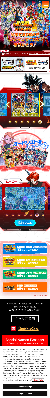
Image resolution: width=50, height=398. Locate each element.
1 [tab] (10, 122)
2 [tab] (16, 122)
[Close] (46, 349)
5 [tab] (34, 122)
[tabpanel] (25, 105)
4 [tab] (28, 122)
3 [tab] (22, 122)
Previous (8, 104)
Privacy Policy (38, 380)
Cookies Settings (25, 386)
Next (42, 104)
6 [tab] (40, 122)
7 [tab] (43, 215)
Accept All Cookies (25, 393)
